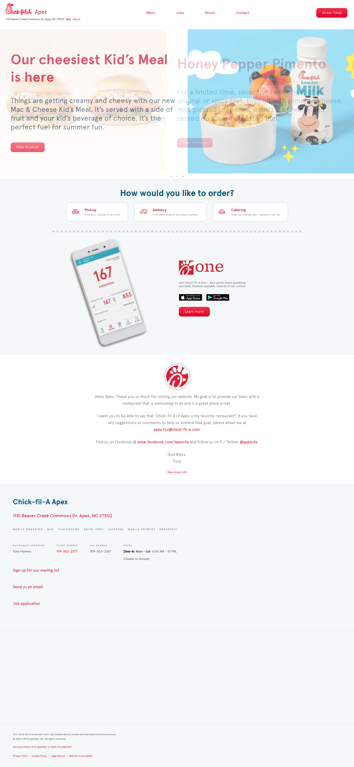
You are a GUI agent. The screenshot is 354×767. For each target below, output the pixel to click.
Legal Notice (58, 755)
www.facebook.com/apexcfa (163, 442)
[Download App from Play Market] (217, 297)
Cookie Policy (39, 755)
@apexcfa (248, 442)
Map (68, 19)
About (210, 13)
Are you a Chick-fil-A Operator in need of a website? (42, 746)
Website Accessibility (81, 755)
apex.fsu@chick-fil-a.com (176, 429)
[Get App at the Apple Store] (190, 297)
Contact (242, 13)
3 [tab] (183, 176)
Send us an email (28, 587)
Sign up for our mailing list (36, 570)
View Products (195, 142)
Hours (76, 19)
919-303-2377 (67, 551)
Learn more (194, 311)
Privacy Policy (20, 755)
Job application (26, 603)
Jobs (180, 13)
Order (332, 13)
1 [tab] (171, 176)
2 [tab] (177, 176)
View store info (177, 472)
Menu (150, 13)
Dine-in (129, 551)
